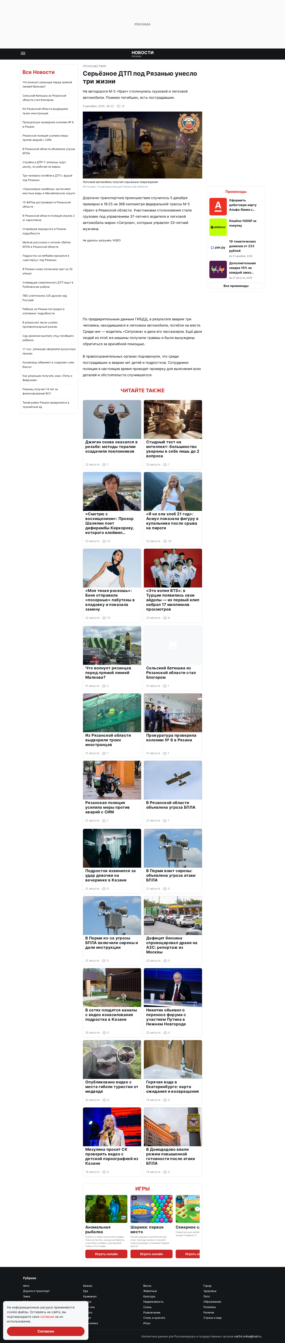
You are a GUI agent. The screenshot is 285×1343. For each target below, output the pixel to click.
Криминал (90, 1296)
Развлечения (151, 1312)
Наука (87, 1301)
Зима (26, 1296)
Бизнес (87, 1285)
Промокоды (236, 192)
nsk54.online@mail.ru (247, 1336)
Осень (147, 1307)
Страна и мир (212, 1317)
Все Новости (38, 72)
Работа (87, 1312)
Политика (209, 1307)
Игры (142, 1189)
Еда (85, 1291)
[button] (236, 206)
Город (207, 1285)
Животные (150, 1291)
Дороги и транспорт (36, 1291)
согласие (47, 1317)
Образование (212, 1301)
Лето (206, 1296)
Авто (26, 1285)
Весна (147, 1285)
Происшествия (94, 66)
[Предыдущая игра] (87, 1209)
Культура (149, 1296)
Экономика (90, 1323)
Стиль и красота (154, 1317)
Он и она (89, 1307)
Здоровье (209, 1291)
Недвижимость (153, 1301)
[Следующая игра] (197, 1209)
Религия (208, 1312)
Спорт (87, 1317)
